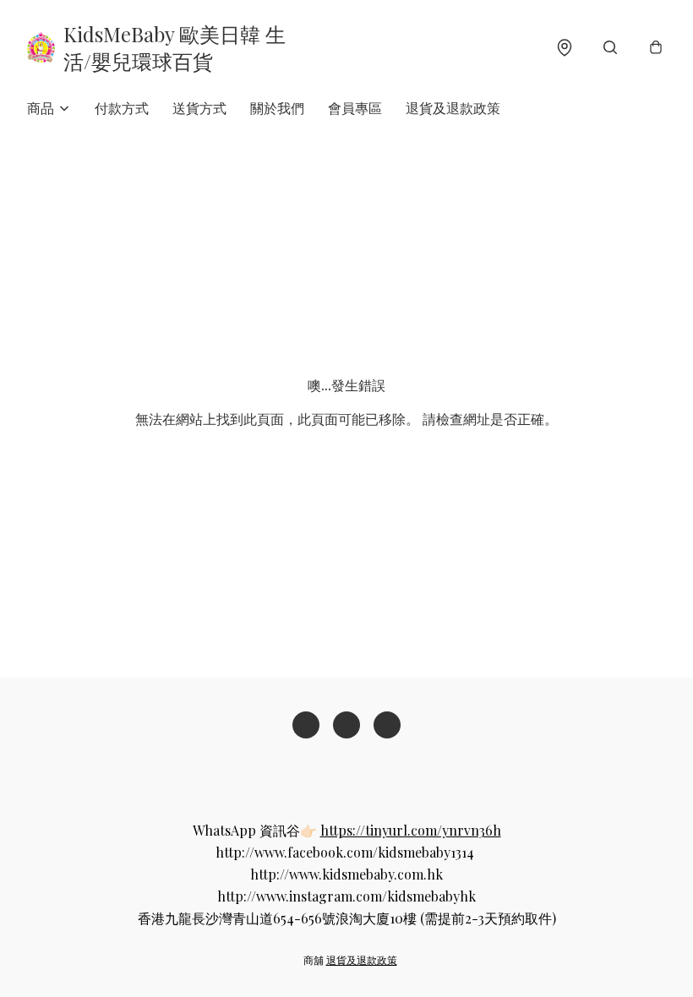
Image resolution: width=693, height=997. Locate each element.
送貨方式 (199, 108)
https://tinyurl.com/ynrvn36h (410, 830)
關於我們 (277, 108)
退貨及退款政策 (453, 108)
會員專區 (355, 108)
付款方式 (122, 108)
